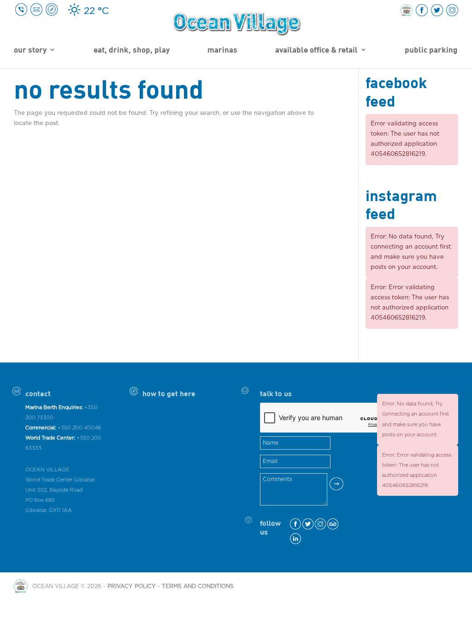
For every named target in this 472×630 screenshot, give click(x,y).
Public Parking (431, 50)
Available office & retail (316, 50)
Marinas (222, 50)
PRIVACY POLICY (131, 586)
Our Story (30, 50)
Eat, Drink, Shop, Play (132, 50)
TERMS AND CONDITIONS (198, 586)
